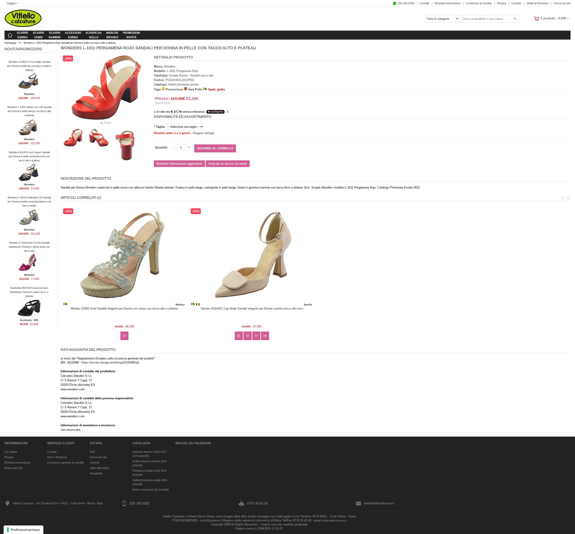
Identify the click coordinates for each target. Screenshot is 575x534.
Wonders (29, 94)
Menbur (180, 304)
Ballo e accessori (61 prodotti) (151, 489)
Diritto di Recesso (537, 3)
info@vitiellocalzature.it (379, 503)
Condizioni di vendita (479, 3)
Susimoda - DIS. (29, 320)
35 (239, 336)
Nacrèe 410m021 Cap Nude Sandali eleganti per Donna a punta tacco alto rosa (252, 308)
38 (265, 336)
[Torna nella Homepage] (10, 35)
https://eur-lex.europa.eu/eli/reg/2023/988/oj (110, 362)
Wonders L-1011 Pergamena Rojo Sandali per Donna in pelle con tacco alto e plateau (70, 42)
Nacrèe (308, 304)
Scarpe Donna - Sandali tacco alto (191, 75)
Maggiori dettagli (203, 133)
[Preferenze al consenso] (23, 529)
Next (568, 197)
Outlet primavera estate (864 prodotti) (150, 482)
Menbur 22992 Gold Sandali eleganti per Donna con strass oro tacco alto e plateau (124, 308)
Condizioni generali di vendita (65, 462)
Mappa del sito (13, 468)
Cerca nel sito (562, 3)
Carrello (516, 3)
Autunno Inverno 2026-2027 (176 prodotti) (150, 454)
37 (124, 336)
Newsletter (96, 473)
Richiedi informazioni (447, 3)
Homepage (10, 42)
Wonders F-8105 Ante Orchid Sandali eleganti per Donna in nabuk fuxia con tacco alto (29, 246)
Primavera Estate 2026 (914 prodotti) (150, 472)
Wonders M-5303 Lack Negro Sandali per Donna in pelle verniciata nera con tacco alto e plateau (29, 156)
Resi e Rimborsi (57, 457)
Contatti (424, 3)
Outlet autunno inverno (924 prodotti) (150, 463)
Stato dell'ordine (100, 468)
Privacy (501, 3)
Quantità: (161, 147)
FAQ (92, 451)
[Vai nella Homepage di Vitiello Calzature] (23, 26)
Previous (562, 197)
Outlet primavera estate (183, 84)
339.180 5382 (405, 3)
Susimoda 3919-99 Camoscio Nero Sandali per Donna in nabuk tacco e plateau (29, 292)
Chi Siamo (10, 451)
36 (247, 336)
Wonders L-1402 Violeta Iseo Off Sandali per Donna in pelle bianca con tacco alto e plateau (29, 111)
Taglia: (160, 126)
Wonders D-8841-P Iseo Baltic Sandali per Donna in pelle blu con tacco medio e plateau (29, 66)
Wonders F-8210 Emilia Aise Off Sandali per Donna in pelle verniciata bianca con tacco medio (29, 201)
